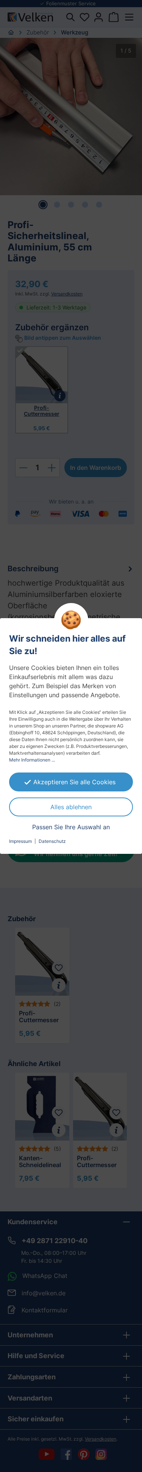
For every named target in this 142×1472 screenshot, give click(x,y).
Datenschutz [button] (52, 841)
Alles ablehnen (71, 807)
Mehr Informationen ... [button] (32, 760)
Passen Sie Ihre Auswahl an (71, 827)
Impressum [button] (20, 841)
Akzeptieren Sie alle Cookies (74, 782)
